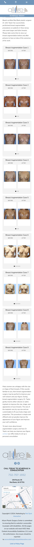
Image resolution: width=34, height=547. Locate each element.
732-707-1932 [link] (17, 475)
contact (5, 434)
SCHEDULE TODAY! (17, 16)
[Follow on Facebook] (15, 463)
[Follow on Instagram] (18, 463)
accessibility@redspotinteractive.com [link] (18, 539)
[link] (17, 544)
